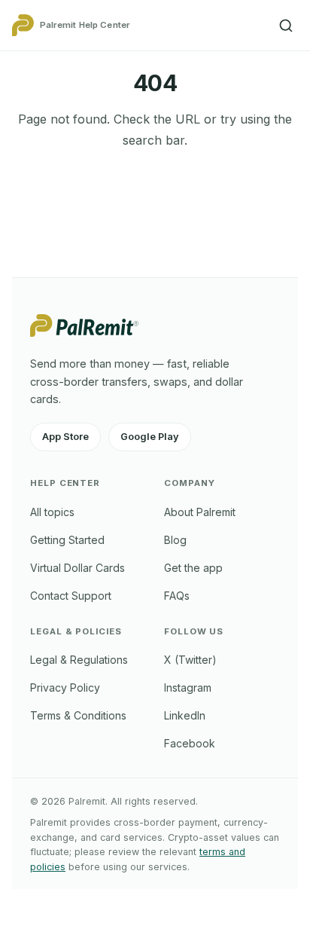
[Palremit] (84, 332)
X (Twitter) (190, 659)
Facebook (189, 743)
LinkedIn (184, 715)
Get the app (193, 567)
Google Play (149, 436)
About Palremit (200, 512)
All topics (52, 512)
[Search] (286, 26)
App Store (65, 436)
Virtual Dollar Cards (77, 567)
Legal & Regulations (79, 659)
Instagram (187, 687)
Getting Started (67, 539)
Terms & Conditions (78, 715)
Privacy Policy (65, 687)
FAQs (177, 595)
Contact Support (70, 595)
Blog (175, 539)
